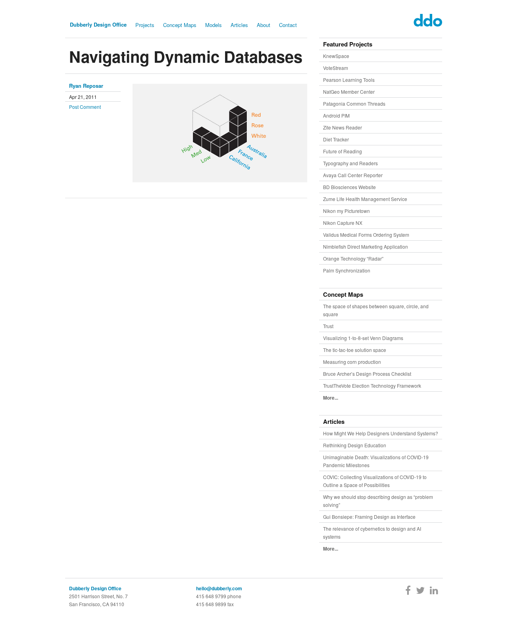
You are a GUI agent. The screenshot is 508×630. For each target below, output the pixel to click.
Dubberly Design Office (98, 24)
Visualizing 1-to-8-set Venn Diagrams (363, 337)
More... (330, 397)
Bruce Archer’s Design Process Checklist (367, 373)
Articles (239, 25)
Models (213, 25)
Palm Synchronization (346, 270)
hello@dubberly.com (219, 588)
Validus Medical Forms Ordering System (366, 234)
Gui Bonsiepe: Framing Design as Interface (369, 516)
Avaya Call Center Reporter (353, 175)
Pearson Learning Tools (349, 79)
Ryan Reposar (86, 85)
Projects (144, 25)
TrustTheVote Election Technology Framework (372, 385)
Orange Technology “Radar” (353, 258)
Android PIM (336, 115)
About (263, 25)
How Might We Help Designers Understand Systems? (380, 433)
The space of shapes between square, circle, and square (376, 310)
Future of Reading (342, 151)
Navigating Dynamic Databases (185, 56)
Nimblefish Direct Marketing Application (365, 246)
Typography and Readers (350, 163)
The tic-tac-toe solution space (354, 349)
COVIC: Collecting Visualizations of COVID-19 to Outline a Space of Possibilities (375, 480)
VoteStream (335, 67)
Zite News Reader (342, 127)
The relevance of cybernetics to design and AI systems (372, 532)
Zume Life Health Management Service (365, 198)
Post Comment (85, 106)
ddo (426, 20)
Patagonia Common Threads (354, 103)
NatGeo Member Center (349, 91)
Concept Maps (179, 25)
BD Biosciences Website (349, 187)
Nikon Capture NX (342, 222)
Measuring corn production (352, 361)
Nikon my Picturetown (346, 210)
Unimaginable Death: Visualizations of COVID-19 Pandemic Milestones (376, 461)
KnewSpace (336, 55)
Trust (328, 326)
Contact (288, 25)
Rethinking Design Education (354, 445)
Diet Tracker (336, 139)
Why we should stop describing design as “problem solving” (378, 500)
